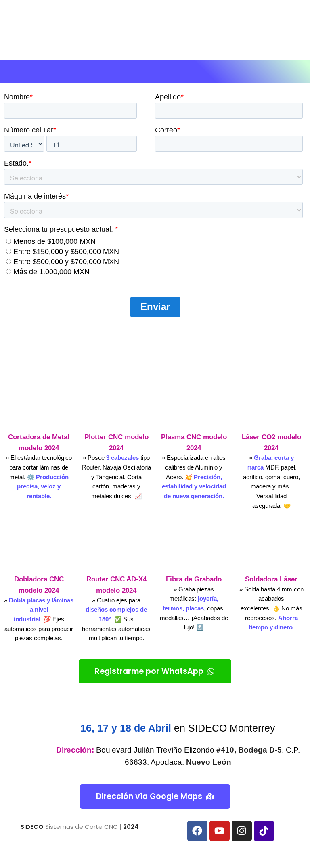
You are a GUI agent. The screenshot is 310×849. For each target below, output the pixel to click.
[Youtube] (219, 831)
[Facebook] (197, 831)
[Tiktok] (264, 831)
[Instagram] (242, 831)
